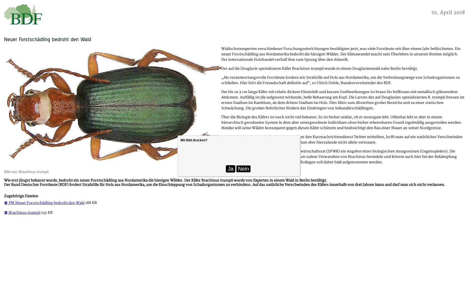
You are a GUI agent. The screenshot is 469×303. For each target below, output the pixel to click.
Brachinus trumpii (24, 212)
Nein (243, 169)
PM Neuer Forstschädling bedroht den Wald (46, 203)
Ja (230, 169)
